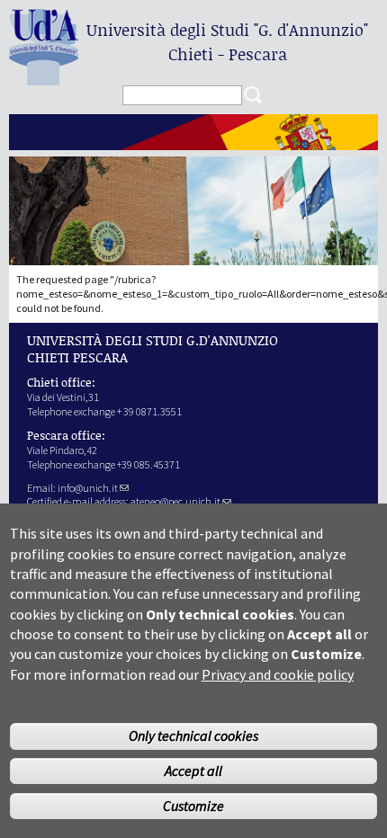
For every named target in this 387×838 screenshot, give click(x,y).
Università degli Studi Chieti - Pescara (227, 42)
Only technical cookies (193, 735)
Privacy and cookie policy (278, 674)
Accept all (193, 771)
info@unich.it (88, 488)
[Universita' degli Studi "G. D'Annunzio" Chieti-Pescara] (43, 78)
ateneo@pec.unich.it (175, 501)
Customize (193, 806)
